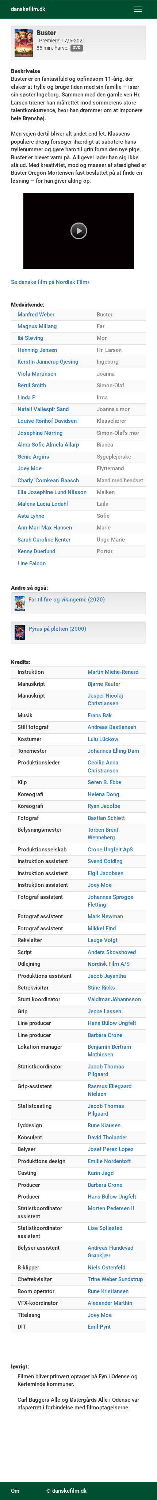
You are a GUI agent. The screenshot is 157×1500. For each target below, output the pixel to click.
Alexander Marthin (110, 1303)
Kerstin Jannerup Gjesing (48, 361)
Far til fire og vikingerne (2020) (66, 599)
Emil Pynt (99, 1327)
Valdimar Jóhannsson (114, 999)
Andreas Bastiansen (112, 727)
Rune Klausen (104, 1125)
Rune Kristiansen (108, 1291)
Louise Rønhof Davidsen (47, 421)
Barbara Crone (105, 1035)
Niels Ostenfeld (106, 1267)
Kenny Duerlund (36, 551)
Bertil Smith (32, 385)
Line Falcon (32, 563)
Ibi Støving (30, 338)
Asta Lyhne (31, 516)
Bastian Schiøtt (106, 818)
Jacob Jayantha (107, 976)
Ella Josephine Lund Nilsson (52, 492)
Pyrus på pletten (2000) (57, 629)
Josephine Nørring (40, 433)
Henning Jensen (37, 350)
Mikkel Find (102, 928)
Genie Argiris (33, 456)
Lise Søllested (105, 1228)
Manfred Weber (36, 314)
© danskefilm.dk (66, 1491)
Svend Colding (105, 861)
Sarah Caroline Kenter (44, 539)
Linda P (27, 397)
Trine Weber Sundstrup (115, 1279)
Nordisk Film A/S (109, 964)
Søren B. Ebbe (104, 782)
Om (15, 1491)
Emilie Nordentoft (109, 1161)
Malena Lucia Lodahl (43, 504)
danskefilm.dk (28, 9)
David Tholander (107, 1137)
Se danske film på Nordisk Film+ (50, 282)
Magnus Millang (37, 326)
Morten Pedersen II (111, 1208)
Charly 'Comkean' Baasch (48, 480)
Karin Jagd (101, 1173)
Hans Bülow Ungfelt (112, 1023)
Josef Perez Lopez (111, 1149)
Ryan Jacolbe (104, 806)
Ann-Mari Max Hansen (45, 527)
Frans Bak (100, 715)
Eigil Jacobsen (105, 873)
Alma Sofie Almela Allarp (48, 444)
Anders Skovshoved (112, 952)
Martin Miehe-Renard (113, 672)
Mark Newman (105, 916)
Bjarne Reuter (104, 684)
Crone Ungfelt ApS (110, 849)
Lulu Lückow (103, 739)
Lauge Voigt (103, 940)
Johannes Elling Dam (113, 751)
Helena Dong (103, 794)
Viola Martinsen (37, 374)
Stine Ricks (101, 987)
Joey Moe (30, 468)
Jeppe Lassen (104, 1011)
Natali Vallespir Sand (43, 409)
